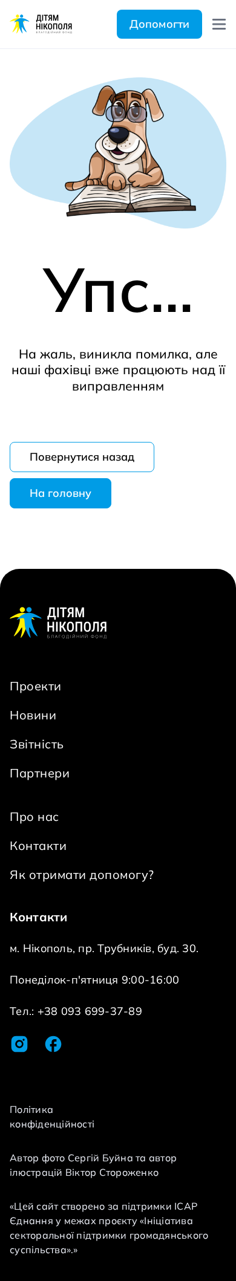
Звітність (37, 743)
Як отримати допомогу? (82, 874)
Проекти (36, 685)
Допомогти (159, 24)
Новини (33, 714)
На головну (60, 493)
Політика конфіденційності (52, 1116)
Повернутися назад (82, 457)
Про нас (34, 816)
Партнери (40, 772)
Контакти (38, 845)
